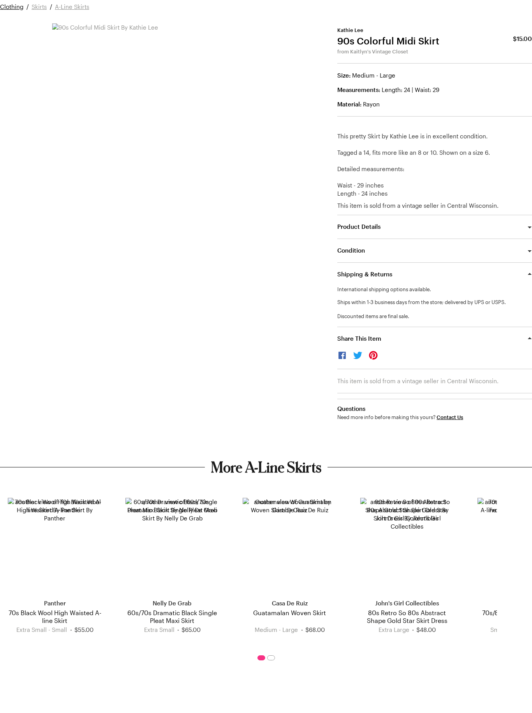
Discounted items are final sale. (373, 316)
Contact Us (450, 417)
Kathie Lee (350, 30)
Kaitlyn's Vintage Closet (379, 51)
